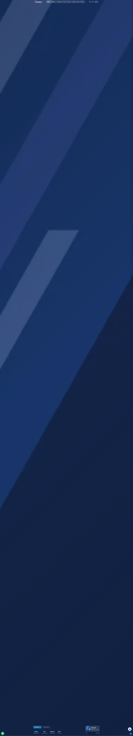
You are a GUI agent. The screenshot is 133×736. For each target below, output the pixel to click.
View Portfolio (46, 727)
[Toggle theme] (90, 2)
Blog (78, 1)
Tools (64, 1)
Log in (96, 1)
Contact (82, 1)
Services (68, 1)
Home (48, 1)
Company (53, 1)
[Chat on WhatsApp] (2, 733)
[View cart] (92, 2)
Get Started (36, 727)
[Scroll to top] (131, 734)
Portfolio (74, 1)
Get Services (59, 1)
